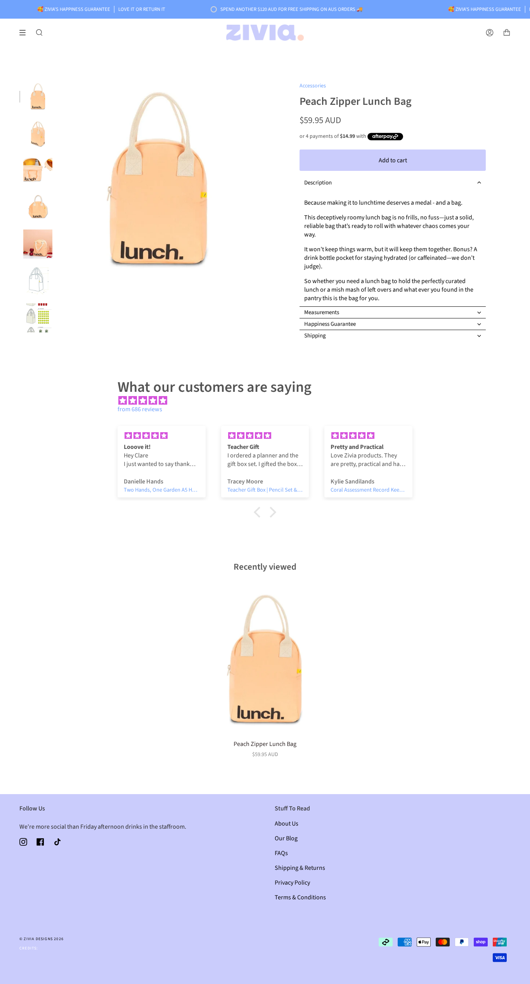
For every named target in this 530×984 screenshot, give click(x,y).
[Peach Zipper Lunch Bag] (265, 659)
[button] (393, 182)
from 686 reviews (140, 409)
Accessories (313, 86)
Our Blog (286, 838)
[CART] (507, 33)
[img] (269, 400)
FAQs (281, 853)
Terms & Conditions (300, 897)
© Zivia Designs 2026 (41, 939)
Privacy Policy (292, 882)
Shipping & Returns (300, 868)
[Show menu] (25, 32)
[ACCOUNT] (490, 33)
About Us (286, 823)
